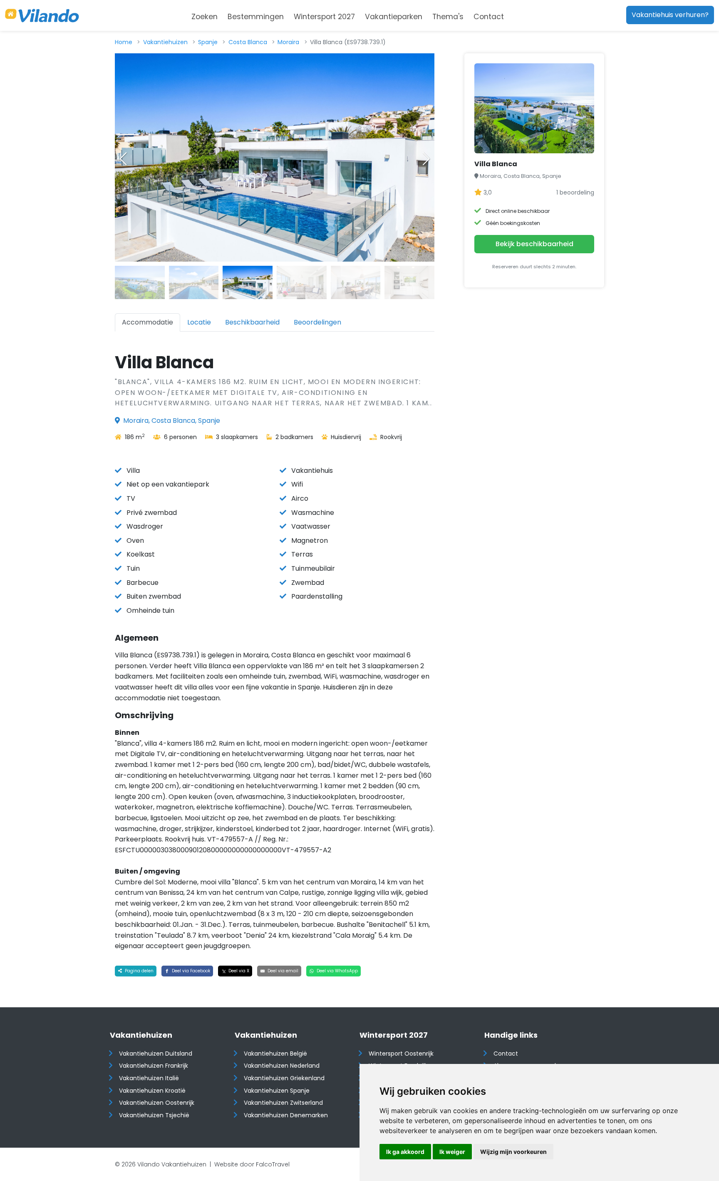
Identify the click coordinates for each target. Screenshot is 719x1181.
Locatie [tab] (199, 322)
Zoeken (204, 17)
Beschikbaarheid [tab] (252, 322)
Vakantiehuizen (165, 42)
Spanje (208, 42)
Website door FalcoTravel (252, 1164)
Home (123, 42)
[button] (426, 159)
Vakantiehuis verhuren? (670, 15)
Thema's (448, 17)
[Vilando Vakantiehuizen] (42, 15)
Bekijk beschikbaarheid (534, 244)
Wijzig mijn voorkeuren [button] (513, 1151)
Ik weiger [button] (452, 1151)
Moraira (288, 42)
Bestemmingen (256, 17)
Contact (489, 17)
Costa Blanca (247, 42)
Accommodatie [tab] (147, 322)
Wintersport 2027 (324, 17)
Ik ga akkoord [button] (405, 1151)
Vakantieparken (393, 17)
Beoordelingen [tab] (317, 322)
